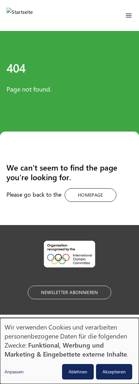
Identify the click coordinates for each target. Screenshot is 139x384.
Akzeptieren (114, 372)
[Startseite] (19, 15)
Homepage (90, 195)
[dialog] (69, 351)
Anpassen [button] (14, 372)
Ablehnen (78, 372)
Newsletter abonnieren (69, 292)
